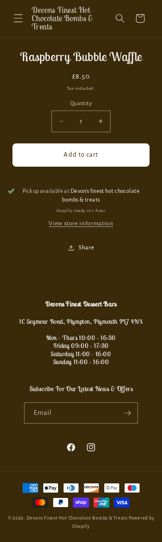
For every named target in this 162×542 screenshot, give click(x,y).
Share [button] (86, 247)
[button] (18, 18)
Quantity (81, 103)
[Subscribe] (127, 413)
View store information (81, 223)
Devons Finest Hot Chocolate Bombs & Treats (77, 517)
